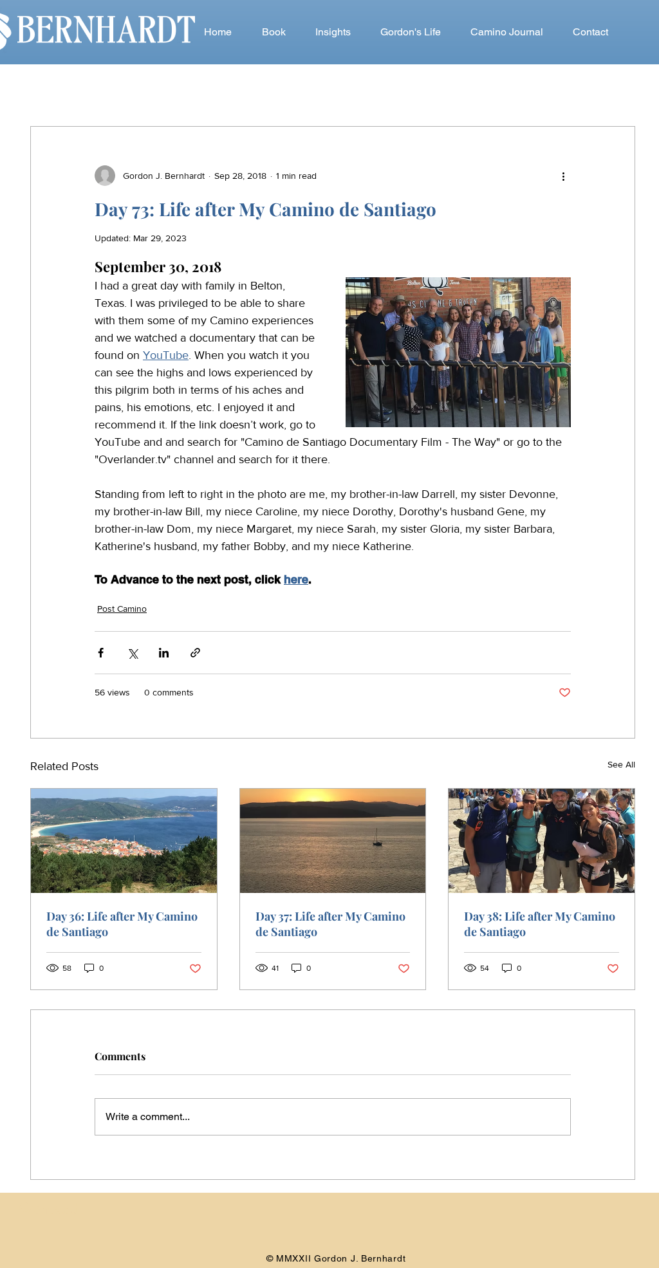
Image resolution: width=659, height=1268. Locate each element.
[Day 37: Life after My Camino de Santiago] (333, 841)
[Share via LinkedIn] (164, 653)
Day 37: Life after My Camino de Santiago (330, 923)
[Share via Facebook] (101, 653)
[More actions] (563, 175)
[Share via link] (195, 653)
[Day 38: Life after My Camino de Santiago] (542, 841)
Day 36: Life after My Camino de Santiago (122, 923)
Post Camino (122, 608)
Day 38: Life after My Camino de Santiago (539, 923)
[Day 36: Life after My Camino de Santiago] (124, 841)
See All (621, 764)
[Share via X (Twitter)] (132, 653)
